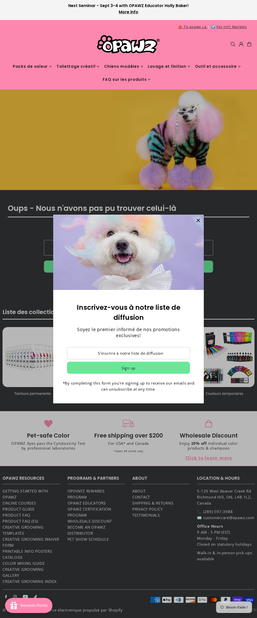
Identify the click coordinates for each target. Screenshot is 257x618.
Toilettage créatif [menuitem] (76, 66)
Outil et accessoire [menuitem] (216, 66)
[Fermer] (198, 220)
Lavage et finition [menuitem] (167, 66)
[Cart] (249, 44)
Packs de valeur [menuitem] (30, 66)
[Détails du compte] (241, 44)
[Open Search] (233, 44)
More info (128, 12)
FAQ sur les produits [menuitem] (125, 79)
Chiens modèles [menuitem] (121, 66)
